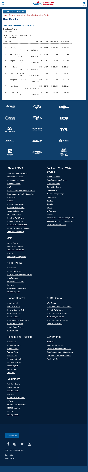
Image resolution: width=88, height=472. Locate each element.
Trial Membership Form (15, 250)
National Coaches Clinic (15, 310)
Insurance (11, 285)
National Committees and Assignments (21, 190)
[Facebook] (8, 444)
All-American (51, 211)
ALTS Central (51, 303)
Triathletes (11, 372)
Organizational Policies (55, 345)
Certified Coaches (13, 317)
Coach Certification (14, 313)
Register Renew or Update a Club (19, 274)
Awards (10, 411)
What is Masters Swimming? (17, 173)
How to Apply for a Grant (55, 317)
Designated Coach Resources (18, 320)
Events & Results (14, 15)
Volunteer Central (13, 384)
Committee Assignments (16, 397)
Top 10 (49, 207)
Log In (84, 5)
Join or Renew (12, 243)
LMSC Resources (13, 408)
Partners (10, 201)
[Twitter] (22, 444)
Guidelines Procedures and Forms (59, 348)
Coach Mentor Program (15, 327)
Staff (9, 187)
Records (50, 204)
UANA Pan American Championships (60, 221)
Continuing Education (15, 323)
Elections (10, 394)
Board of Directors (13, 183)
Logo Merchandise (14, 214)
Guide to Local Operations (16, 404)
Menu (3, 4)
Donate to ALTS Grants (15, 218)
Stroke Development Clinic (56, 224)
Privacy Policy (10, 458)
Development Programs (15, 180)
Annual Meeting (13, 387)
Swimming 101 (12, 366)
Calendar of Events (53, 176)
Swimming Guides (13, 345)
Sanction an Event (53, 183)
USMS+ (10, 253)
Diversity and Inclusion (15, 204)
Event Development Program (57, 180)
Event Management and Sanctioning (60, 352)
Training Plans (12, 352)
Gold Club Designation (15, 281)
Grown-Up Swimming (15, 211)
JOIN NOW (12, 435)
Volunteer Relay (13, 391)
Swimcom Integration (15, 359)
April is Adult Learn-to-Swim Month (59, 306)
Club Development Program (17, 288)
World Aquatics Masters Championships (61, 218)
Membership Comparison (16, 256)
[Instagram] (14, 444)
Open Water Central (54, 187)
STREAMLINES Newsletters (17, 225)
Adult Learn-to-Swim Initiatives (57, 320)
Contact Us (9, 455)
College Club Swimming (15, 207)
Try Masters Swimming (15, 231)
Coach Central (12, 303)
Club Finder (11, 342)
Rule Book (50, 342)
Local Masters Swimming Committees (20, 194)
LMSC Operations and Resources (59, 355)
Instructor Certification (54, 323)
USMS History (12, 197)
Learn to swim (12, 369)
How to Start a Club (14, 271)
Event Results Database (30, 15)
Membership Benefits (15, 246)
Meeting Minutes (53, 359)
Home (5, 15)
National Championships (55, 194)
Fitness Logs (12, 355)
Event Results (51, 197)
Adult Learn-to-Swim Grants (57, 313)
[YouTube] (29, 444)
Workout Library (13, 348)
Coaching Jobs (12, 330)
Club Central (11, 268)
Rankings (50, 200)
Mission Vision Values (15, 177)
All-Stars (50, 214)
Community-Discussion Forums (18, 228)
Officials (10, 401)
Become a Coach (13, 306)
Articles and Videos (14, 362)
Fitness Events (52, 190)
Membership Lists (13, 292)
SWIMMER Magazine (15, 221)
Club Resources (13, 278)
